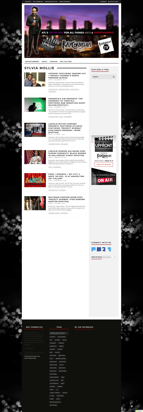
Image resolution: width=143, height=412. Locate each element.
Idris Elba (53, 355)
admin (50, 79)
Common (61, 343)
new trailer (62, 371)
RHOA (62, 383)
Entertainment (32, 61)
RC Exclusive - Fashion (64, 89)
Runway (60, 386)
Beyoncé (57, 339)
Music (44, 61)
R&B (62, 380)
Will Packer (53, 405)
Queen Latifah (54, 380)
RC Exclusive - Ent (53, 89)
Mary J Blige (53, 364)
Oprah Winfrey (54, 377)
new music (62, 367)
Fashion (53, 61)
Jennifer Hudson (60, 358)
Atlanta (52, 336)
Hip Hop (57, 352)
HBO (51, 352)
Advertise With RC (51, 1)
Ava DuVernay (62, 336)
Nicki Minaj (53, 374)
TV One (52, 395)
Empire (61, 346)
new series (53, 371)
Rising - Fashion (75, 89)
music (61, 364)
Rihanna (52, 386)
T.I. (57, 389)
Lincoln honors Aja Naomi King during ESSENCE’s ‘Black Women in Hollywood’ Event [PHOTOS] (67, 153)
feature (60, 349)
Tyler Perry (60, 395)
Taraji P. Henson (55, 392)
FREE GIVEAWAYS (65, 1)
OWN (62, 377)
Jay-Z (51, 358)
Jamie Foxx (62, 355)
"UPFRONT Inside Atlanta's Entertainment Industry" (58, 333)
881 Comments (64, 144)
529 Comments (64, 213)
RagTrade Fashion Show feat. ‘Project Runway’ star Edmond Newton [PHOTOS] (66, 199)
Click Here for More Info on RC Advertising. (32, 357)
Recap (61, 116)
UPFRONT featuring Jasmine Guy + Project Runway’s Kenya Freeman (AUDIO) (67, 76)
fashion (52, 349)
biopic (64, 339)
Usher (51, 398)
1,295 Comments (67, 116)
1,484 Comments (57, 167)
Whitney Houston (55, 402)
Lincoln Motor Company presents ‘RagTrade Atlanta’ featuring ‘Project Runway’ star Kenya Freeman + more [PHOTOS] (65, 128)
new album (53, 367)
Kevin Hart (63, 361)
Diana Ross (53, 346)
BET (51, 339)
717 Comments (62, 190)
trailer (65, 392)
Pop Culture (66, 61)
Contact (28, 1)
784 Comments (52, 91)
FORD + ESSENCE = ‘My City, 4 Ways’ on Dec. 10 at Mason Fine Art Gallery (66, 176)
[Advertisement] (103, 107)
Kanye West (53, 361)
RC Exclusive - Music (53, 116)
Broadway (53, 343)
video (58, 398)
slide (51, 389)
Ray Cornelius (38, 1)
